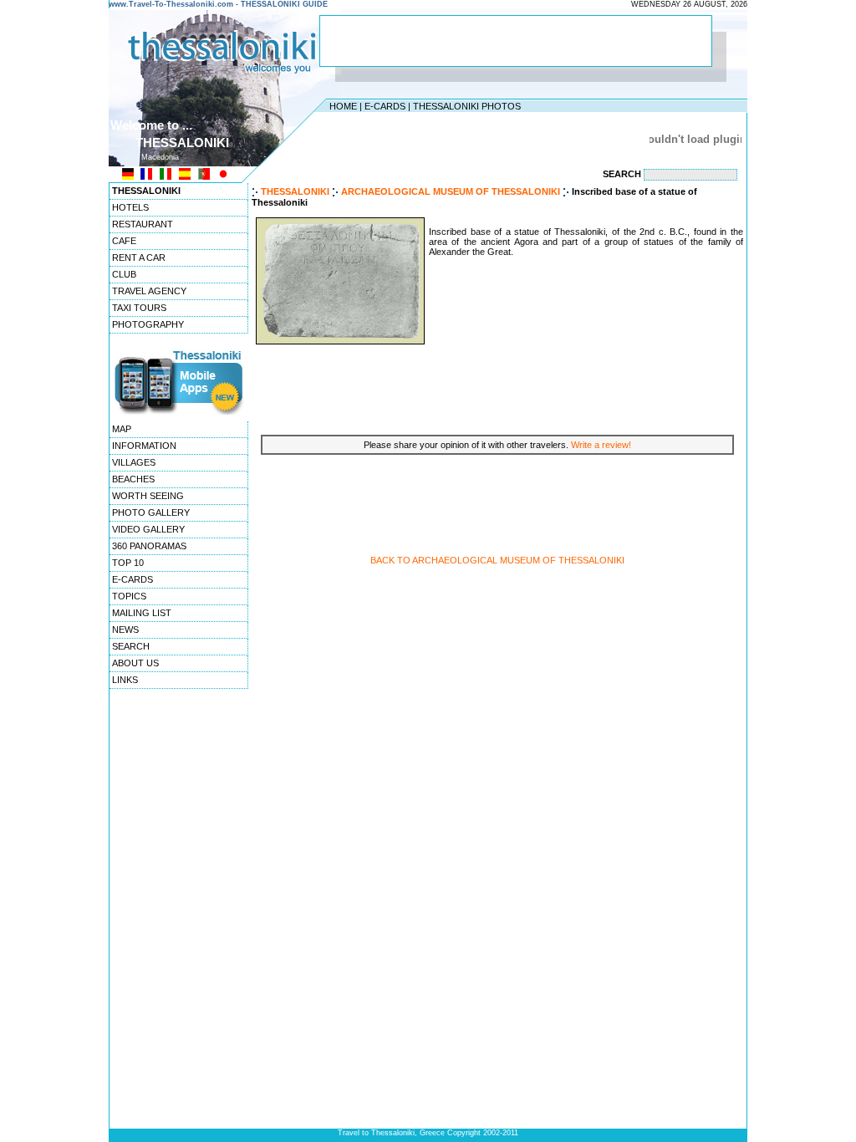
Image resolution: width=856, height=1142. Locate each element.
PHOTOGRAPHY (148, 324)
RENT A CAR (139, 257)
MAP (121, 429)
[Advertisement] (515, 41)
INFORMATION (144, 446)
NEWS (125, 630)
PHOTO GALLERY (151, 512)
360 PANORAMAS (149, 546)
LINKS (125, 680)
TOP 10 (128, 563)
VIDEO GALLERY (148, 529)
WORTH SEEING (148, 496)
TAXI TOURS (139, 308)
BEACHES (133, 479)
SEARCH (131, 646)
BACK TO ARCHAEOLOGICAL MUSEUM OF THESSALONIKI (497, 560)
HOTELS (130, 207)
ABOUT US (135, 663)
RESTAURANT (142, 224)
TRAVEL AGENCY (149, 291)
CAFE (124, 241)
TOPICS (129, 596)
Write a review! (601, 445)
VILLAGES (133, 462)
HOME (343, 106)
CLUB (124, 274)
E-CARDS (384, 106)
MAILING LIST (141, 613)
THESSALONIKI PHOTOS (467, 106)
